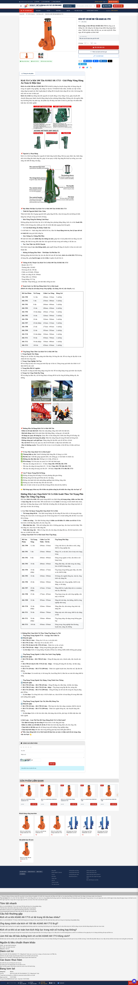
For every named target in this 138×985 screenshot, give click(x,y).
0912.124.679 (99, 1)
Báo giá (34, 804)
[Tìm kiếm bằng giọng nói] (94, 6)
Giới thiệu (54, 876)
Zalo (106, 1)
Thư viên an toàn (55, 884)
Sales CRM (108, 6)
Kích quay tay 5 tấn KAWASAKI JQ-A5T (87, 832)
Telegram (83, 64)
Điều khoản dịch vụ (73, 876)
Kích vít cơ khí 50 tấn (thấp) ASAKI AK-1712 (25, 832)
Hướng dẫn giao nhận (74, 874)
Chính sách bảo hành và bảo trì (93, 874)
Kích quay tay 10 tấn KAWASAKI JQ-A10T (72, 832)
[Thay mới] (32, 760)
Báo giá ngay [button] (114, 1)
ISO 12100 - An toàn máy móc (7, 947)
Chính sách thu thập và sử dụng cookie (84, 896)
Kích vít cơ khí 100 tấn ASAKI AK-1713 (25, 858)
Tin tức (53, 874)
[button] (117, 795)
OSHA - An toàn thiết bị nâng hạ (8, 945)
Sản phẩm (54, 870)
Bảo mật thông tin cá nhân (92, 879)
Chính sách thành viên (91, 870)
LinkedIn (104, 61)
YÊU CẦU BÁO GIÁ (99, 47)
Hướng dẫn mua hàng (74, 870)
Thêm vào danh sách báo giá (99, 51)
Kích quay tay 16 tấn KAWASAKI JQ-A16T (103, 832)
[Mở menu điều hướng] (21, 6)
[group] (48, 34)
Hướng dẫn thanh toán (74, 872)
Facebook (88, 61)
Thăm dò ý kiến (55, 882)
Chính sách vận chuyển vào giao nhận (93, 877)
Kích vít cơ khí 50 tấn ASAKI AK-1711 (41, 832)
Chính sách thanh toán (91, 872)
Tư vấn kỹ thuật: (99, 56)
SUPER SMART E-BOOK (57, 872)
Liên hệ (53, 880)
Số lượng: (80, 43)
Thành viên (54, 878)
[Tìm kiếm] (98, 6)
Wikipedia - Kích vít (4, 948)
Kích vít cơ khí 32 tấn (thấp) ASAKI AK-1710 (56, 832)
